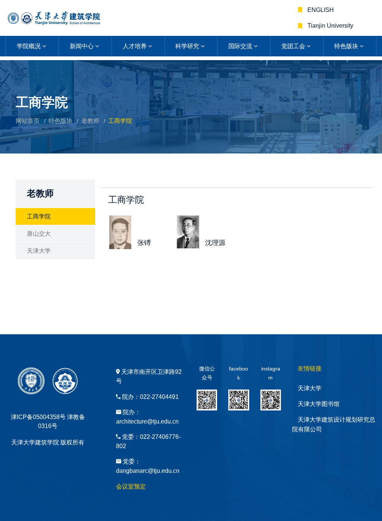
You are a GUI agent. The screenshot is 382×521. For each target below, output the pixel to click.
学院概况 (29, 46)
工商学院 (39, 216)
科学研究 (187, 46)
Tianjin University (329, 25)
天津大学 (39, 251)
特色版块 (346, 46)
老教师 (90, 121)
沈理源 (215, 242)
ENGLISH (320, 10)
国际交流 (240, 46)
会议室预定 (131, 486)
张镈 (144, 242)
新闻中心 (82, 46)
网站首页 (28, 121)
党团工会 (293, 46)
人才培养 (135, 46)
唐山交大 (39, 233)
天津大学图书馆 (318, 404)
